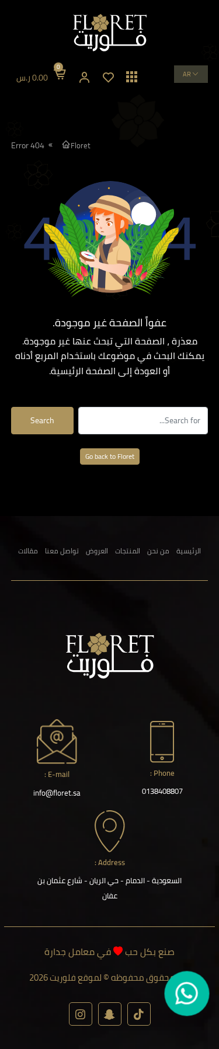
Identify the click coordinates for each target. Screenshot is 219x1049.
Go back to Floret (109, 456)
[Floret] (110, 33)
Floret (81, 145)
